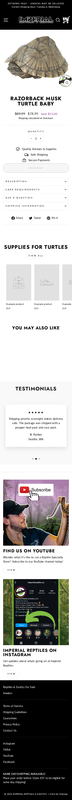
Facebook (9, 761)
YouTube (8, 755)
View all (36, 255)
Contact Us (10, 730)
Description (16, 181)
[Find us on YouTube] (36, 513)
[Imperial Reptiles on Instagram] (36, 612)
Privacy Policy (11, 724)
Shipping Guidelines (15, 712)
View (11, 569)
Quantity (36, 131)
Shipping (23, 118)
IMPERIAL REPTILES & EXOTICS (30, 794)
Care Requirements (23, 189)
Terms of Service (13, 706)
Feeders (7, 693)
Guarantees (10, 718)
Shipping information (25, 205)
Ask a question (19, 197)
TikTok (7, 749)
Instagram (9, 743)
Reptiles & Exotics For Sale (19, 687)
